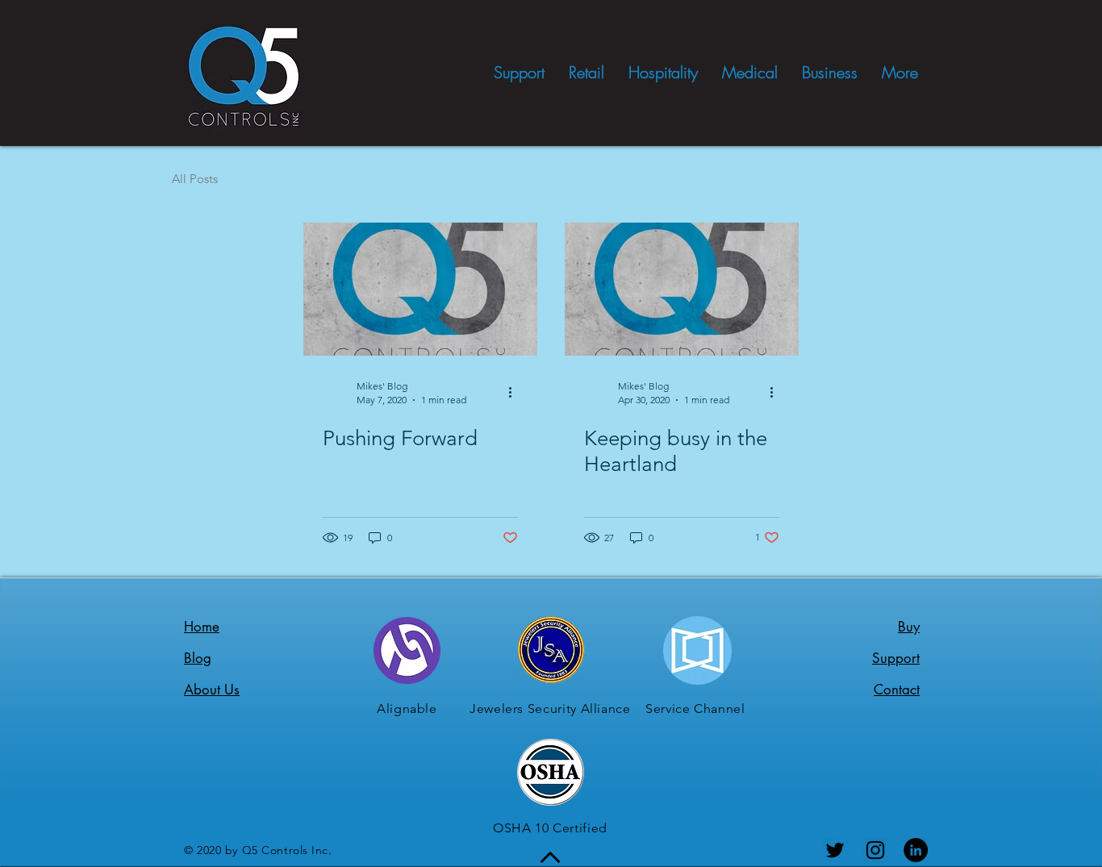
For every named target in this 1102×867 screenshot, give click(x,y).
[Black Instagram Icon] (875, 850)
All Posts (195, 178)
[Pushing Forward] (420, 289)
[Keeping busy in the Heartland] (682, 289)
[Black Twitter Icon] (835, 850)
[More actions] (515, 392)
